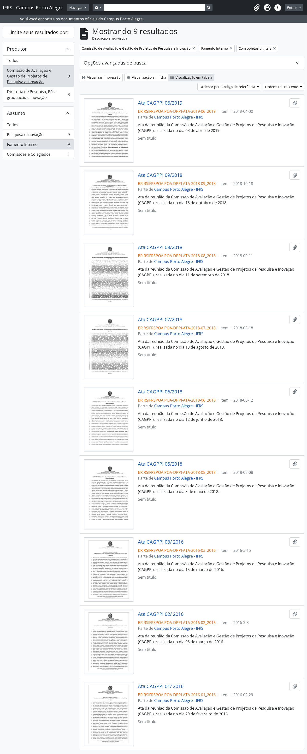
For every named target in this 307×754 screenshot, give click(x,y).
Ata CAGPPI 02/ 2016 (160, 614)
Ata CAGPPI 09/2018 (160, 175)
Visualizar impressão (103, 77)
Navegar (76, 7)
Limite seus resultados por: (38, 32)
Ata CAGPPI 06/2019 (160, 103)
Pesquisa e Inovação (38, 136)
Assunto (16, 113)
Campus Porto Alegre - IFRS (178, 117)
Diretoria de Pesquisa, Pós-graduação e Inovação (38, 94)
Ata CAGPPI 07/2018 (160, 319)
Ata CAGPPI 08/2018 (160, 247)
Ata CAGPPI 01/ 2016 (160, 686)
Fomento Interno (38, 145)
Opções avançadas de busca (115, 62)
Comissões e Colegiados (38, 155)
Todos (12, 60)
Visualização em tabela (193, 77)
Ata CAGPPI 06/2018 (160, 392)
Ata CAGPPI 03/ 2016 (160, 542)
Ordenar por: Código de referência (228, 86)
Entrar (292, 7)
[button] (256, 7)
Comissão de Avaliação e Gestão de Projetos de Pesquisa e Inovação (38, 76)
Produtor (17, 49)
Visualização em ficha (148, 77)
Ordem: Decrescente (282, 86)
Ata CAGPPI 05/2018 (160, 464)
